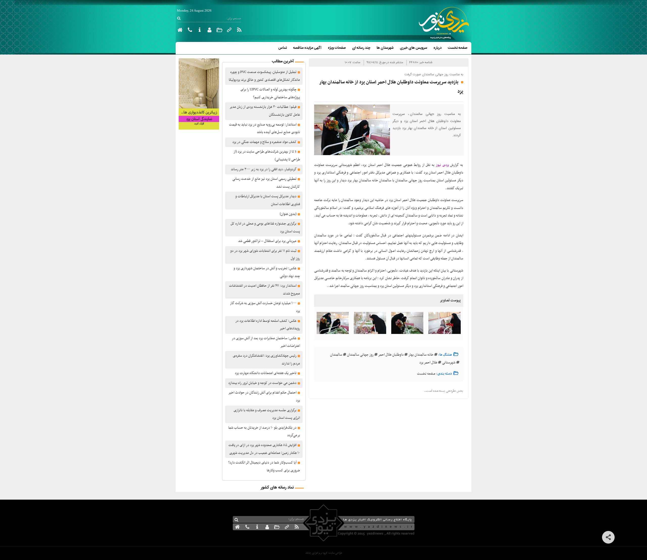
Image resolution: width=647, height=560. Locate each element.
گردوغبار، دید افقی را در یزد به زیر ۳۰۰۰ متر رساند (263, 169)
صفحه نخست (457, 48)
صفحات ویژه (337, 48)
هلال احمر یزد (428, 362)
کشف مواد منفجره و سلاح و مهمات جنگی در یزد (264, 142)
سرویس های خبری (413, 48)
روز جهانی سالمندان (360, 355)
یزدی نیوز (442, 165)
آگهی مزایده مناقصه (307, 48)
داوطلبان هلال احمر (391, 355)
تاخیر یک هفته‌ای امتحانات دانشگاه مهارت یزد (265, 373)
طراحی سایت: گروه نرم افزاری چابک (323, 553)
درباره (437, 48)
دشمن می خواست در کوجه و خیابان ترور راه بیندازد (262, 383)
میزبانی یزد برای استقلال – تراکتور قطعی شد (267, 241)
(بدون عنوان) (288, 214)
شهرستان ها (385, 48)
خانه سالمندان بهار (420, 355)
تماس (282, 48)
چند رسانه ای (361, 48)
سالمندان (336, 355)
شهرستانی (448, 362)
